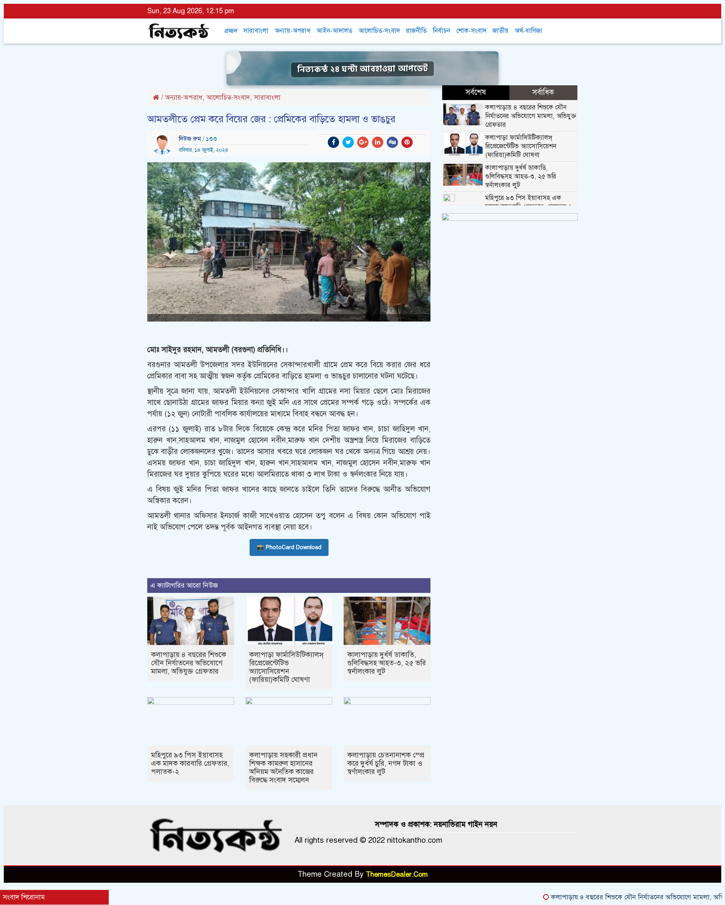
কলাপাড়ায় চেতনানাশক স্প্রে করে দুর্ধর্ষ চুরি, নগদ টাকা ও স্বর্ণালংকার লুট (385, 763)
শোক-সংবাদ (471, 31)
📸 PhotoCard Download (289, 547)
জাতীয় (500, 31)
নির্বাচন (441, 31)
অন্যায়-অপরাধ (292, 31)
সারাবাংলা (255, 31)
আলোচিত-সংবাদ (379, 31)
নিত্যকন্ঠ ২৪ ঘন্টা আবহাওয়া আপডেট (362, 68)
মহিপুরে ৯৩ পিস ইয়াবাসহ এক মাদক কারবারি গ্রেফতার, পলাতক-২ (190, 763)
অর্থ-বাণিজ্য (528, 31)
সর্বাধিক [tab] (543, 92)
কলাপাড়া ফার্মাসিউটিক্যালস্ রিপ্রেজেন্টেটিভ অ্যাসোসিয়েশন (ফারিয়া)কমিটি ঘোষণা (286, 667)
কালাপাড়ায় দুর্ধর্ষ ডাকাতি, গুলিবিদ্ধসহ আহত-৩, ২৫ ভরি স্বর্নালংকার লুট (386, 663)
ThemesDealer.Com (397, 874)
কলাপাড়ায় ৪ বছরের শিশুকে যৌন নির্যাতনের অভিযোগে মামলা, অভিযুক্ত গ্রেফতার (188, 663)
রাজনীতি (416, 31)
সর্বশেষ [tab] (476, 92)
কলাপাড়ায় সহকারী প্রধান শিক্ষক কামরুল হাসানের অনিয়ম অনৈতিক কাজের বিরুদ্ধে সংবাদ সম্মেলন (283, 767)
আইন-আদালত (334, 31)
